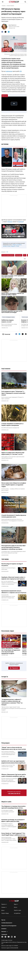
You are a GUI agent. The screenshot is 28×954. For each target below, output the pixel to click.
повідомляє (9, 71)
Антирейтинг (17, 913)
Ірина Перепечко (12, 25)
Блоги (15, 907)
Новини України (10, 5)
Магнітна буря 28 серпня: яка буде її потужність (12, 564)
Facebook (20, 222)
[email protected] (14, 948)
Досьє (2, 910)
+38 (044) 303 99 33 (14, 794)
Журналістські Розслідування (8, 925)
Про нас (3, 920)
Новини (3, 907)
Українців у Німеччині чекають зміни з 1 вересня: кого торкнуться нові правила (13, 578)
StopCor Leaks (6, 802)
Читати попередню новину (8, 317)
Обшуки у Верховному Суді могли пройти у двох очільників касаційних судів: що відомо (13, 776)
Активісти (3, 928)
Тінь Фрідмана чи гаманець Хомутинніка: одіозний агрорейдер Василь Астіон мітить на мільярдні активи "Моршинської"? (13, 808)
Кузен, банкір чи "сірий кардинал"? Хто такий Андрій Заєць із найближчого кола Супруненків (13, 835)
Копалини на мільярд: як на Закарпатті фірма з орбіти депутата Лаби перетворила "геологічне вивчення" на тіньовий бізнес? (13, 822)
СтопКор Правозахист (6, 923)
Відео (15, 904)
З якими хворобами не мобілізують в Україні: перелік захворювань (12, 424)
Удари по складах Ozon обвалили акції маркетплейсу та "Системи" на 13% (12, 453)
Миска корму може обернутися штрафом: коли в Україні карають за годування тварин (13, 484)
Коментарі (7, 334)
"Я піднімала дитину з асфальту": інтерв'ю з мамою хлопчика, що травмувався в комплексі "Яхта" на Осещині (11, 702)
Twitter (8, 246)
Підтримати (15, 668)
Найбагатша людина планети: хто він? (7, 321)
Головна (3, 5)
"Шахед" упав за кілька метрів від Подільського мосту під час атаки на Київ (13, 748)
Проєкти (3, 904)
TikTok (17, 246)
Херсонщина (19, 255)
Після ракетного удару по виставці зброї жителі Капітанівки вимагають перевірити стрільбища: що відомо (13, 547)
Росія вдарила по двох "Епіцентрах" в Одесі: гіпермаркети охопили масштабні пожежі (13, 393)
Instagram (13, 246)
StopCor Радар (5, 913)
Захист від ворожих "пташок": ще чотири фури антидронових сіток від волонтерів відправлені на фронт (10, 650)
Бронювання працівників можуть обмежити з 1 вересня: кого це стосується (13, 591)
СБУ (21, 71)
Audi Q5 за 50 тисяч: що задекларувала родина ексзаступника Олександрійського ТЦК (13, 763)
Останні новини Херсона (8, 255)
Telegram (9, 222)
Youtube (4, 246)
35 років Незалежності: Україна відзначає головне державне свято (13, 516)
